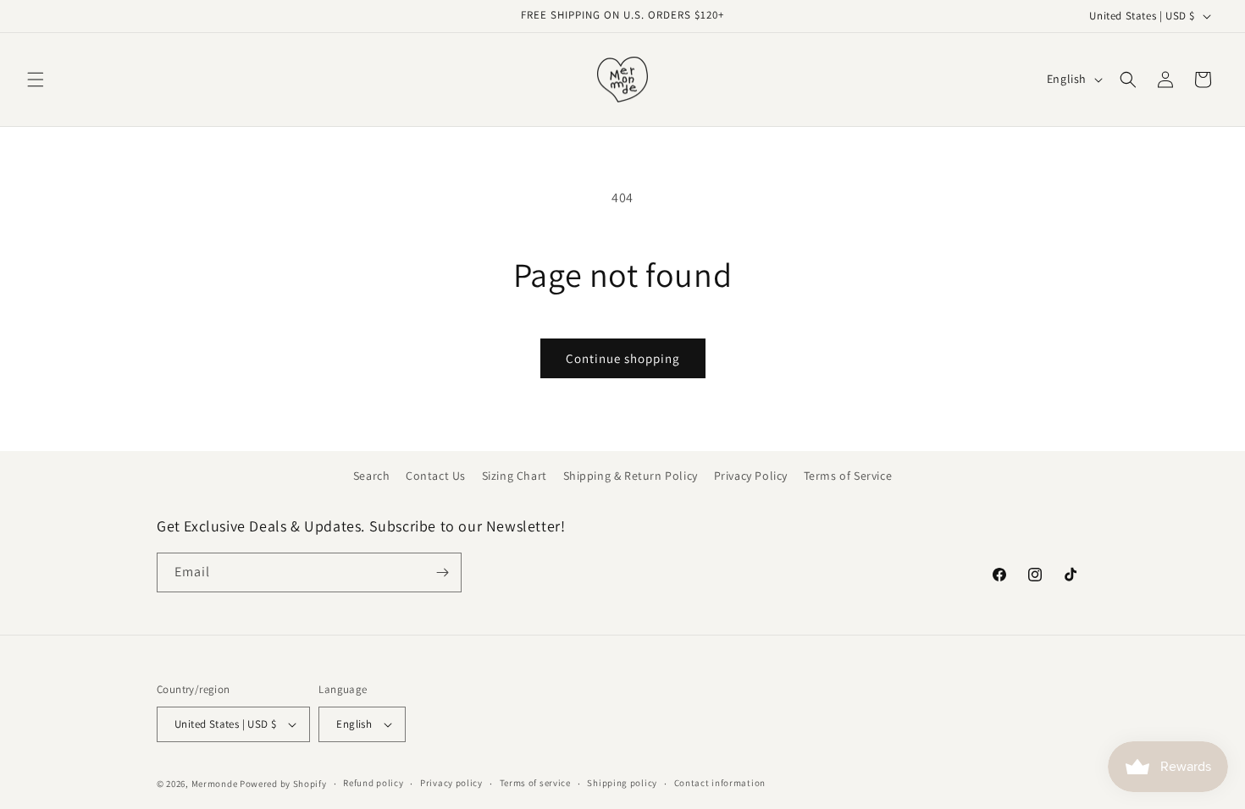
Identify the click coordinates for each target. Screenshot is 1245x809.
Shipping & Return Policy (630, 475)
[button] (35, 79)
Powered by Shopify (283, 784)
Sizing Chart (514, 475)
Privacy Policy (751, 475)
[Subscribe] (442, 572)
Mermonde (214, 784)
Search (371, 475)
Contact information (720, 783)
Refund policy (373, 783)
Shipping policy (622, 783)
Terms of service (535, 783)
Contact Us (436, 475)
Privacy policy (451, 783)
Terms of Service (848, 475)
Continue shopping (623, 358)
